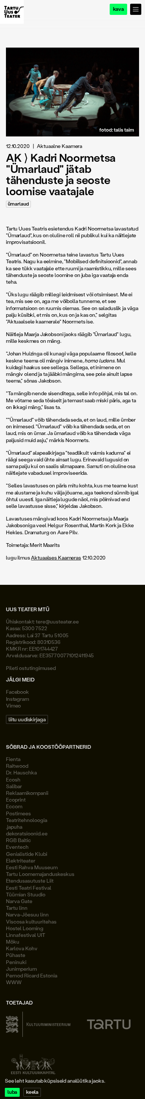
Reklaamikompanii (27, 792)
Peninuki (16, 962)
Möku (12, 941)
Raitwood (17, 765)
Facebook (17, 691)
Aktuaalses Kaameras (56, 557)
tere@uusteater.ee (57, 621)
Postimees (18, 813)
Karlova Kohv (22, 948)
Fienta (13, 759)
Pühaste (15, 954)
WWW (14, 982)
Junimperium (21, 968)
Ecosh (13, 779)
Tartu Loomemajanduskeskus (40, 873)
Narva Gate (19, 901)
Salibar (14, 786)
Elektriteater (20, 860)
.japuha (14, 826)
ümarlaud (18, 204)
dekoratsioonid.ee (27, 833)
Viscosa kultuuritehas (31, 921)
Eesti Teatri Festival (28, 887)
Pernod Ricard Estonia (31, 975)
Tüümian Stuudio (25, 894)
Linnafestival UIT (25, 934)
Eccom (14, 806)
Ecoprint (16, 799)
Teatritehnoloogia (26, 820)
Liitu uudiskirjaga (27, 719)
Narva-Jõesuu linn (27, 914)
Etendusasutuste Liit (30, 880)
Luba (12, 1092)
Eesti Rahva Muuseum (32, 867)
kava (118, 9)
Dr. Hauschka (21, 772)
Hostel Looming (25, 928)
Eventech (17, 846)
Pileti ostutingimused (31, 667)
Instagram (17, 698)
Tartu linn (17, 907)
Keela (32, 1092)
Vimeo (13, 705)
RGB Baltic (18, 840)
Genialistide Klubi (26, 853)
